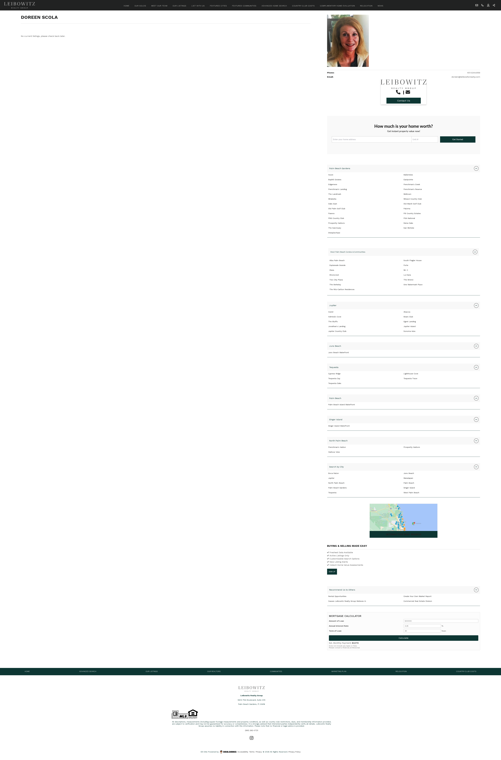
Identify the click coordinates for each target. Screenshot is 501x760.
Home (27, 671)
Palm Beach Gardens (339, 168)
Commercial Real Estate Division (418, 601)
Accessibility (242, 752)
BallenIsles (408, 175)
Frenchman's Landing (337, 189)
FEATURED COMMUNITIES (244, 6)
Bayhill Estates (334, 180)
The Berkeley (335, 284)
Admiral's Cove (334, 317)
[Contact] (493, 739)
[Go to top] (494, 745)
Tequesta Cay (334, 378)
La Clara (407, 275)
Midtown (407, 194)
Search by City (336, 467)
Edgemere (332, 184)
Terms (252, 752)
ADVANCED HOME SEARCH (274, 6)
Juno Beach (335, 346)
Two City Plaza (336, 280)
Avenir (330, 312)
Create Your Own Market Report (417, 596)
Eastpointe (408, 180)
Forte (406, 265)
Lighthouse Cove (411, 374)
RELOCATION (366, 6)
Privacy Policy (294, 752)
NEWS (380, 6)
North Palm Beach (338, 440)
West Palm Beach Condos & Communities (347, 252)
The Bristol (408, 280)
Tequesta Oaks (334, 383)
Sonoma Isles (409, 331)
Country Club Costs (466, 671)
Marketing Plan (339, 671)
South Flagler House (413, 260)
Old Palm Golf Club (336, 208)
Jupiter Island (410, 326)
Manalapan (408, 478)
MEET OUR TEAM (159, 6)
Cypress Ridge (334, 374)
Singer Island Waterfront (339, 426)
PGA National (409, 218)
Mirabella (332, 199)
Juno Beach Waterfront (338, 352)
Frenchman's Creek (412, 184)
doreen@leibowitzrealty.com (466, 77)
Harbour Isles (334, 452)
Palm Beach (335, 398)
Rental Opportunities (337, 596)
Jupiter (332, 305)
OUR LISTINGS (179, 6)
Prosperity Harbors (336, 223)
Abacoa (407, 312)
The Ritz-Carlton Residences (341, 289)
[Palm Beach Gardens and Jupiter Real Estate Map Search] (403, 521)
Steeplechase (334, 233)
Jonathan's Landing (336, 326)
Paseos (331, 213)
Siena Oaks (408, 223)
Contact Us (403, 100)
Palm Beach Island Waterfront (341, 405)
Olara (331, 270)
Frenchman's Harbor (337, 447)
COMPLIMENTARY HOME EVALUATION (337, 6)
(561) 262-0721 (251, 730)
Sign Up (332, 572)
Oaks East (332, 204)
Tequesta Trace (410, 378)
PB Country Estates (412, 213)
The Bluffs (333, 321)
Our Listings (152, 671)
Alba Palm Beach (337, 260)
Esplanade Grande (337, 265)
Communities (276, 671)
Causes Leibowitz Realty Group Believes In (347, 601)
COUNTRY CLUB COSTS (303, 6)
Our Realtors (214, 671)
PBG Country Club (336, 218)
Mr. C (406, 270)
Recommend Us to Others (342, 590)
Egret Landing (410, 321)
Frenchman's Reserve (413, 189)
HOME (126, 6)
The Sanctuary (334, 228)
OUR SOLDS (140, 6)
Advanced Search (87, 671)
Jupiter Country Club (337, 331)
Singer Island (335, 419)
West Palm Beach (411, 493)
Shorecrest (334, 275)
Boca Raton (333, 473)
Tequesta (333, 367)
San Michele (409, 228)
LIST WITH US (198, 6)
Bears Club (408, 317)
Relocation (401, 671)
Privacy (259, 752)
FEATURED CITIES (218, 6)
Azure (330, 175)
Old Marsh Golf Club (412, 204)
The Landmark (334, 194)
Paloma (407, 208)
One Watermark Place (413, 284)
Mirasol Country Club (413, 199)
